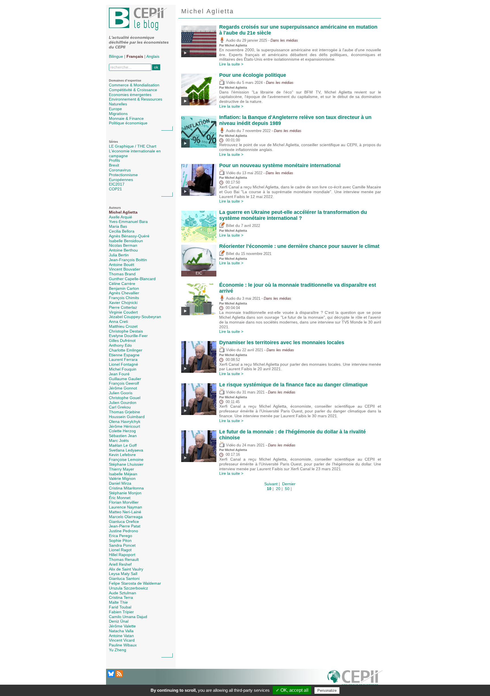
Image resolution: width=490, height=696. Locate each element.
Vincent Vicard (122, 640)
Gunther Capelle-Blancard (132, 278)
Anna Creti (118, 321)
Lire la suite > (231, 64)
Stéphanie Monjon (125, 493)
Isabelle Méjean (123, 474)
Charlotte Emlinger (125, 350)
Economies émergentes (130, 94)
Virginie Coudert (123, 312)
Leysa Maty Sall (123, 573)
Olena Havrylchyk (124, 421)
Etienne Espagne (124, 355)
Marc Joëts (119, 440)
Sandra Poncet (122, 545)
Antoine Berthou (123, 250)
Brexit (114, 165)
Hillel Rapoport (122, 554)
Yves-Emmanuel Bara (128, 221)
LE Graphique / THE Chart (132, 146)
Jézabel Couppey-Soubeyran (135, 316)
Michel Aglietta (123, 212)
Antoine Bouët (121, 264)
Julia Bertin (119, 255)
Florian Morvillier (124, 502)
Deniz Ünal (118, 621)
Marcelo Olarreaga (126, 516)
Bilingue (116, 56)
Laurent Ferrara (123, 359)
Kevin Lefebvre (122, 454)
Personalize (327, 690)
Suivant (271, 484)
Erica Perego (120, 535)
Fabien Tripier (121, 612)
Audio (230, 40)
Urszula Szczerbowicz (128, 588)
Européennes (121, 179)
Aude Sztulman (122, 593)
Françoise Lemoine (126, 459)
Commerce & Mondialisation (134, 85)
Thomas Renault (124, 559)
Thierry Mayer (121, 469)
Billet (229, 226)
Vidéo (230, 83)
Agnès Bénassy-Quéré (129, 236)
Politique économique (128, 123)
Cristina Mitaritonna (126, 488)
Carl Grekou (120, 407)
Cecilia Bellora (121, 231)
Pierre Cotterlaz (123, 307)
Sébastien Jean (123, 435)
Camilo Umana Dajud (128, 616)
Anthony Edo (120, 345)
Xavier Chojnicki (123, 302)
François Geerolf (124, 383)
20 (278, 488)
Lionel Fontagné (123, 364)
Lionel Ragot (120, 550)
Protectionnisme (123, 175)
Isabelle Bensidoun (126, 241)
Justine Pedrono (123, 531)
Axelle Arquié (120, 217)
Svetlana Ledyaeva (126, 450)
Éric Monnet (119, 497)
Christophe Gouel (124, 397)
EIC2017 (116, 184)
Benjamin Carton (124, 288)
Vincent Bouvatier (124, 269)
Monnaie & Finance (126, 118)
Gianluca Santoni (124, 578)
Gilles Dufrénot (122, 340)
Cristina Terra (121, 597)
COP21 (115, 189)
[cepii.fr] (355, 679)
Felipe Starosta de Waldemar (135, 583)
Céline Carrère (122, 283)
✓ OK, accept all (292, 690)
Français (134, 56)
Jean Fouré (119, 374)
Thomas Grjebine (124, 412)
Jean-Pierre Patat (124, 526)
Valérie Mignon (122, 478)
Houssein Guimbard (127, 416)
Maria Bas (118, 226)
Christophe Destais (126, 331)
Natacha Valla (121, 631)
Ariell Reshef (120, 564)
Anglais (152, 56)
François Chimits (124, 297)
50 (287, 488)
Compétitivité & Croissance (133, 90)
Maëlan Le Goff (123, 445)
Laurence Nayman (125, 507)
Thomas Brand (122, 274)
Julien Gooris (120, 393)
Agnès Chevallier (124, 293)
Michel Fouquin (122, 369)
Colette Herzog (122, 431)
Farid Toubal (120, 607)
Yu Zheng (117, 650)
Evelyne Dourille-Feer (128, 335)
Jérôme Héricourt (124, 426)
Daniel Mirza (120, 483)
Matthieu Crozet (123, 326)
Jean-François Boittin (128, 259)
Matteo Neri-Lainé (125, 512)
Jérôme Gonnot (123, 388)
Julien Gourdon (122, 402)
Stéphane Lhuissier (126, 464)
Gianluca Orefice (124, 521)
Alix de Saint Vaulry (126, 569)
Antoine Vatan (121, 635)
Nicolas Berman (123, 245)
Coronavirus (120, 170)
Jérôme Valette (122, 626)
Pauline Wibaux (123, 645)
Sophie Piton (120, 540)
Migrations (118, 113)
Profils (114, 160)
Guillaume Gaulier (125, 378)
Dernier (288, 484)
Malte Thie (118, 602)
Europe (115, 109)
